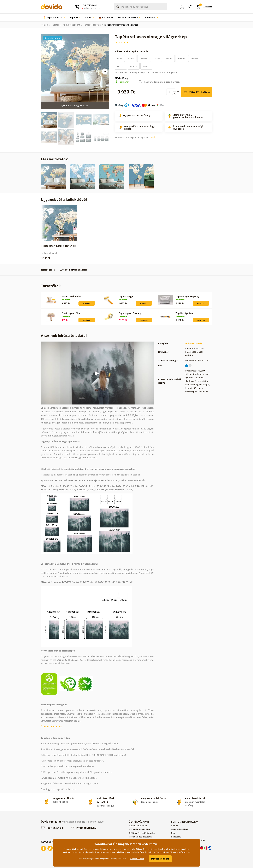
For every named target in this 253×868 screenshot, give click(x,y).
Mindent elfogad (160, 858)
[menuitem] (54, 17)
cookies (79, 852)
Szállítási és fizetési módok (142, 833)
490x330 (133, 66)
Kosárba (86, 303)
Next (105, 71)
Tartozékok (46, 269)
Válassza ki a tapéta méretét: (132, 51)
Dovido (152, 137)
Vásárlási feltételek (138, 825)
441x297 (120, 66)
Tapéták (55, 24)
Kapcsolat (176, 836)
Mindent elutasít (137, 858)
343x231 (181, 58)
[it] (206, 847)
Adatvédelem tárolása (139, 829)
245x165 (156, 58)
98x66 (119, 58)
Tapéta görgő (125, 296)
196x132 (143, 58)
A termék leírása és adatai (73, 269)
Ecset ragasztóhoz (71, 313)
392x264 (194, 58)
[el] (210, 847)
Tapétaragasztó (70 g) (187, 296)
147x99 (131, 58)
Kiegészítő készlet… (72, 296)
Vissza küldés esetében (140, 836)
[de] (202, 847)
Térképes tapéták (92, 24)
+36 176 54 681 (54, 827)
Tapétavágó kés (184, 313)
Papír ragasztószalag (129, 313)
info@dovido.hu (85, 827)
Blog (173, 833)
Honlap (44, 24)
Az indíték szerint (71, 24)
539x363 (146, 66)
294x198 (168, 58)
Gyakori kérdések (179, 829)
